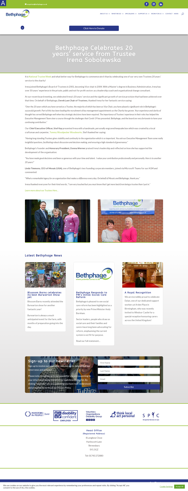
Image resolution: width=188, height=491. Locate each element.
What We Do (116, 14)
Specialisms (129, 14)
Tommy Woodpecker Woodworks (65, 132)
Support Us (142, 14)
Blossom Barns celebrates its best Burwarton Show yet (44, 295)
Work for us (156, 14)
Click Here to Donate (93, 28)
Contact (169, 14)
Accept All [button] (179, 487)
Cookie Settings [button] (166, 487)
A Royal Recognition (138, 292)
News (176, 14)
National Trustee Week (40, 76)
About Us (104, 14)
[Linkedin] (161, 4)
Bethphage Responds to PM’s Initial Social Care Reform (91, 295)
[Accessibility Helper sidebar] (3, 3)
